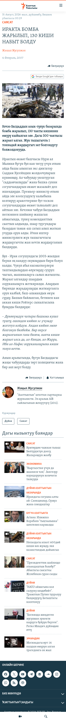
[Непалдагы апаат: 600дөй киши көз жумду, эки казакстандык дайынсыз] (14, 537)
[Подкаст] (22, 682)
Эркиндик (33, 638)
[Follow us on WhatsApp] (5, 682)
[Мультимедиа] (20, 716)
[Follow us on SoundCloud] (48, 674)
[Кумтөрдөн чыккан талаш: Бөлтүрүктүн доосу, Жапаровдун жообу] (14, 447)
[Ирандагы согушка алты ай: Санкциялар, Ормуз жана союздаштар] (14, 491)
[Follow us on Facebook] (5, 674)
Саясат (7, 22)
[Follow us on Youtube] (22, 674)
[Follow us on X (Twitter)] (14, 674)
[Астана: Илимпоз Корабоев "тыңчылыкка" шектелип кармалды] (14, 516)
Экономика (34, 464)
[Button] (56, 66)
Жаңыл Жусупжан (14, 50)
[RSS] (14, 682)
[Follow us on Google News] (39, 674)
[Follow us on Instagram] (56, 674)
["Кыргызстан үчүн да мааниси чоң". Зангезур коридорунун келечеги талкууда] (14, 467)
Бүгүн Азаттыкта (37, 513)
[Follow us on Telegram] (31, 674)
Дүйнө (30, 583)
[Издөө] (45, 716)
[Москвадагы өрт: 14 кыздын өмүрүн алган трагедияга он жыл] (14, 642)
